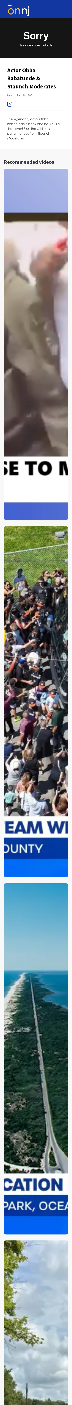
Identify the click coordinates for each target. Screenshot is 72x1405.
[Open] (10, 4)
